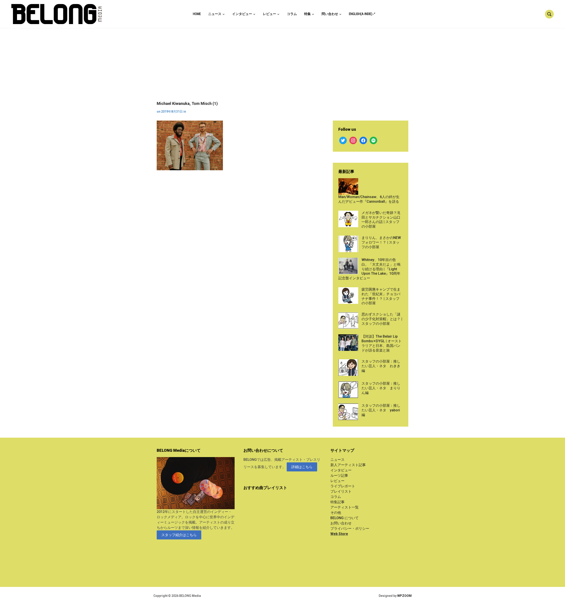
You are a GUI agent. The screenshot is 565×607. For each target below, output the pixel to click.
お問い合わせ (341, 523)
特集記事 (337, 502)
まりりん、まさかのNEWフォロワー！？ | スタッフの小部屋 (381, 242)
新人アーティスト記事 (348, 465)
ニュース (214, 14)
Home (197, 14)
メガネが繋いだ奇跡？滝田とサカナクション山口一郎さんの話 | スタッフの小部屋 (381, 220)
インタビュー (242, 14)
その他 (335, 513)
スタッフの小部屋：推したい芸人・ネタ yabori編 (381, 410)
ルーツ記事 (339, 475)
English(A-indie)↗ (362, 14)
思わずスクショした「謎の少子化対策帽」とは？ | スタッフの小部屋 (382, 319)
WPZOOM (404, 596)
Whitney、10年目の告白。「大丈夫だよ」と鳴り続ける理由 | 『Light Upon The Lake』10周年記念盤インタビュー (369, 269)
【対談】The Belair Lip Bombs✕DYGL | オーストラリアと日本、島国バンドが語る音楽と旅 (382, 343)
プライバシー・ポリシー (349, 528)
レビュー (269, 14)
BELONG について (344, 518)
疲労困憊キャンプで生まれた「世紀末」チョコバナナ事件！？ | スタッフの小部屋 (381, 296)
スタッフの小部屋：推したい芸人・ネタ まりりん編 (381, 388)
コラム (292, 14)
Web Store (339, 534)
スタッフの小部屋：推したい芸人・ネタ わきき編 (381, 366)
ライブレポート (342, 486)
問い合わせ (330, 14)
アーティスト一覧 (344, 507)
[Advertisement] (282, 68)
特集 (307, 14)
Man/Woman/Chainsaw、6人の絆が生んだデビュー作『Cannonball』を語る (368, 199)
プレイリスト (341, 491)
